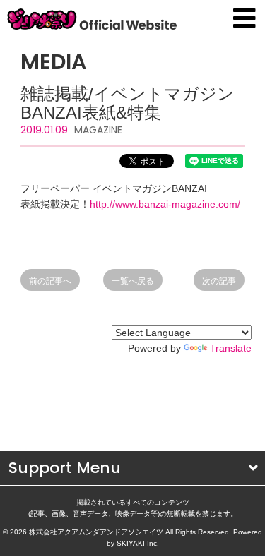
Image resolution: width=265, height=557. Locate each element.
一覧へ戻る (133, 281)
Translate (231, 348)
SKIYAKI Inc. (138, 543)
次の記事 (219, 281)
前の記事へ (50, 281)
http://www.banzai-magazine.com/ (165, 204)
